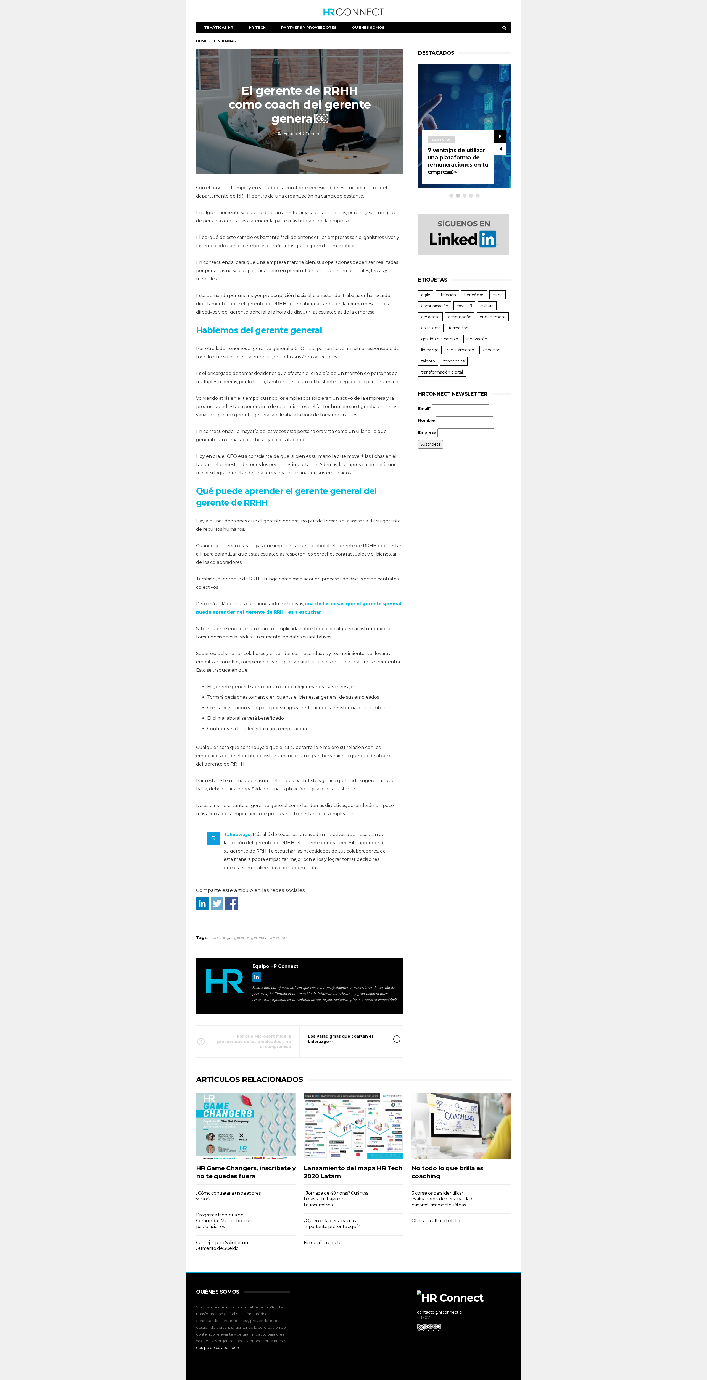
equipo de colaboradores (219, 1347)
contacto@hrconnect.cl (439, 1312)
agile (425, 294)
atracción (447, 294)
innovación (476, 339)
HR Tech (257, 27)
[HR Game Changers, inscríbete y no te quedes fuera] (246, 1126)
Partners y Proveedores (308, 27)
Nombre (426, 420)
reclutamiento (460, 350)
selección (491, 350)
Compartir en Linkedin (202, 903)
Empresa (427, 432)
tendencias (454, 361)
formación (458, 327)
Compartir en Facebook (231, 903)
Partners (472, 140)
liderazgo (430, 350)
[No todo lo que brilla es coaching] (461, 1126)
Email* (424, 408)
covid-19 (464, 305)
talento (428, 361)
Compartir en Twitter (217, 903)
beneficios (474, 294)
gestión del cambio (439, 339)
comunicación (434, 305)
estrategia (430, 327)
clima (497, 294)
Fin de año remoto (323, 1242)
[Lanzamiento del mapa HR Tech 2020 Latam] (353, 1126)
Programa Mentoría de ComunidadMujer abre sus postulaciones (223, 1220)
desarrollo (430, 316)
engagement (493, 316)
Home (201, 41)
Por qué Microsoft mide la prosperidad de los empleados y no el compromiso (254, 1041)
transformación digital (442, 372)
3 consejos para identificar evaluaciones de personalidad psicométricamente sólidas (441, 1199)
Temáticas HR (218, 27)
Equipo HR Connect (302, 133)
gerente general (249, 937)
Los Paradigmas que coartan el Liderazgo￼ (340, 1039)
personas (278, 937)
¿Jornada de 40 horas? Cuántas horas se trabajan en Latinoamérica (336, 1199)
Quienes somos (368, 27)
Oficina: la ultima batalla (435, 1220)
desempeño (459, 316)
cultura (487, 305)
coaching (220, 937)
